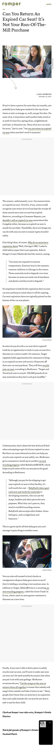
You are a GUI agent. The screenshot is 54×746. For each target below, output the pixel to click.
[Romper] (12, 4)
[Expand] (42, 722)
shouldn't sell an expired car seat (18, 220)
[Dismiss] (50, 722)
